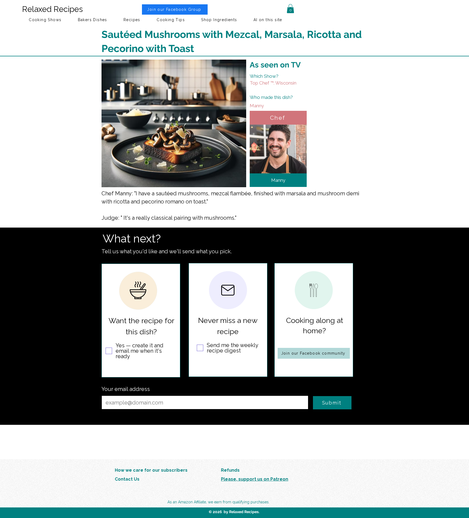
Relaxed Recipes (52, 9)
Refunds (230, 470)
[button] (290, 8)
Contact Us (127, 479)
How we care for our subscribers (151, 470)
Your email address (126, 389)
